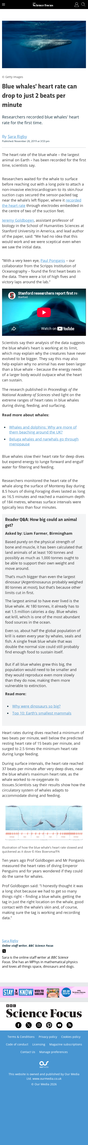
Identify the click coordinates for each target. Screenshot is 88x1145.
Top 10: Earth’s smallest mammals (41, 713)
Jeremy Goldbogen (18, 220)
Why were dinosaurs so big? (36, 706)
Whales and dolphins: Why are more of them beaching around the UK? (43, 430)
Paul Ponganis (53, 260)
